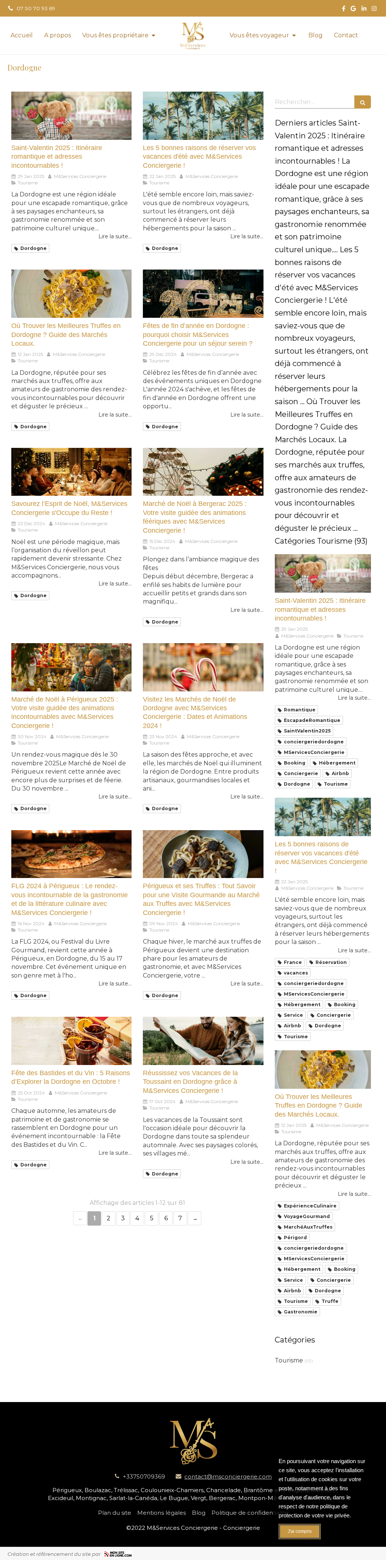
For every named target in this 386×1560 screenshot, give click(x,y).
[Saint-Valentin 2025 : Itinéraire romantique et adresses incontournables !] (71, 116)
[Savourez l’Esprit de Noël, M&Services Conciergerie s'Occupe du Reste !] (71, 472)
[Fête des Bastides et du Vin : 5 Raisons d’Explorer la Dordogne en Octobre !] (71, 1041)
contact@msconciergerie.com (228, 1476)
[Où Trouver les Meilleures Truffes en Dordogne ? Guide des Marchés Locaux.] (71, 294)
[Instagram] (374, 10)
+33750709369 (144, 1476)
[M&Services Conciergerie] (193, 35)
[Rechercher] (362, 102)
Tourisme (289, 1360)
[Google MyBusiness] (353, 10)
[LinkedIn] (363, 10)
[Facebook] (343, 10)
